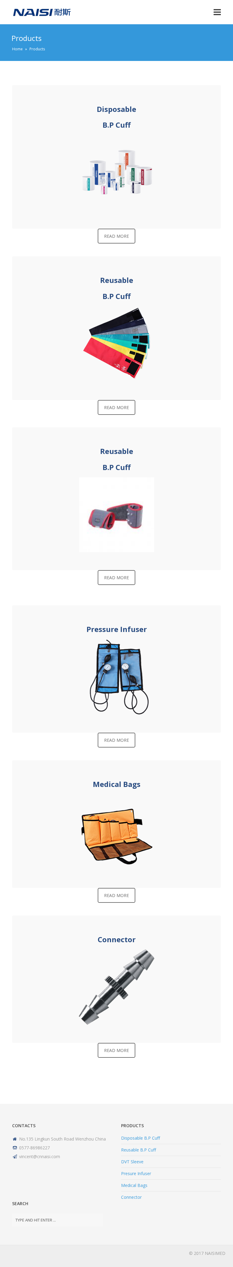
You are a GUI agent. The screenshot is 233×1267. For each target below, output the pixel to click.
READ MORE (116, 236)
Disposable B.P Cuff (140, 1138)
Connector (131, 1197)
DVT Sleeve (132, 1161)
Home (17, 49)
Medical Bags (134, 1185)
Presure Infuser (136, 1173)
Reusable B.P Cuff (138, 1150)
